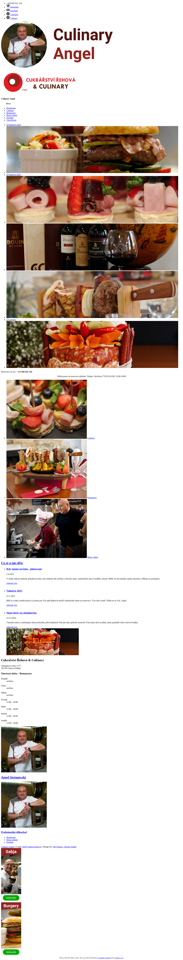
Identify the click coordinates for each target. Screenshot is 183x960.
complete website (104, 958)
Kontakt (9, 118)
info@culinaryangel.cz (31, 847)
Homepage (11, 108)
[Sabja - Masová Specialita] (92, 317)
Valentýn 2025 (14, 590)
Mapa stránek (12, 840)
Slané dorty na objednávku (21, 612)
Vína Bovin (11, 120)
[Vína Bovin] (92, 270)
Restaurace (11, 113)
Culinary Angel (7, 847)
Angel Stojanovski (13, 777)
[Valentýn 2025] (13, 125)
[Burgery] (92, 172)
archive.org (119, 958)
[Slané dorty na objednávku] (42, 654)
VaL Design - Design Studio (64, 847)
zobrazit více (11, 583)
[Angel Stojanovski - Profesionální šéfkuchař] (24, 771)
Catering (10, 110)
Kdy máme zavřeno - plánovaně (24, 569)
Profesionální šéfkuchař (14, 832)
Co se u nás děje (12, 563)
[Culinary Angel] (61, 67)
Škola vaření (11, 115)
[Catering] (11, 320)
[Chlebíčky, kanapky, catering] (92, 222)
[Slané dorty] (92, 367)
